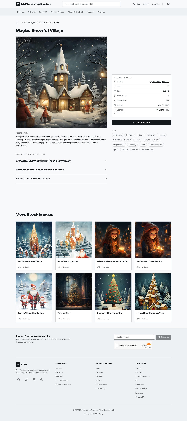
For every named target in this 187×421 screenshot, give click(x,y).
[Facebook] (18, 380)
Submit (146, 4)
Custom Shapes (57, 12)
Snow (142, 144)
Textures (101, 12)
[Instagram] (34, 380)
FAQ (137, 380)
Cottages (130, 135)
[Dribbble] (41, 380)
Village (125, 149)
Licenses (139, 393)
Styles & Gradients (76, 12)
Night (156, 140)
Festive (161, 135)
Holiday (127, 140)
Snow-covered (156, 144)
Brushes (20, 12)
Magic (147, 140)
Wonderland (147, 149)
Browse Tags (101, 389)
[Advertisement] (141, 52)
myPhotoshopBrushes (159, 81)
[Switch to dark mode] (168, 4)
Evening (151, 135)
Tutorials (136, 4)
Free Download (142, 122)
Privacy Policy (141, 389)
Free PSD (43, 12)
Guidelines (139, 385)
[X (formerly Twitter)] (26, 380)
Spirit (115, 149)
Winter (135, 149)
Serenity (132, 144)
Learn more (120, 113)
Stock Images (29, 22)
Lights (137, 140)
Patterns (32, 12)
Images (91, 12)
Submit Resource (142, 376)
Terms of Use (140, 397)
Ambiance (117, 135)
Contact (155, 4)
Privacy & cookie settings (93, 413)
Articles (99, 380)
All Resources (101, 385)
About (138, 368)
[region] (61, 82)
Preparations (118, 144)
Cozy (141, 135)
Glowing (116, 140)
